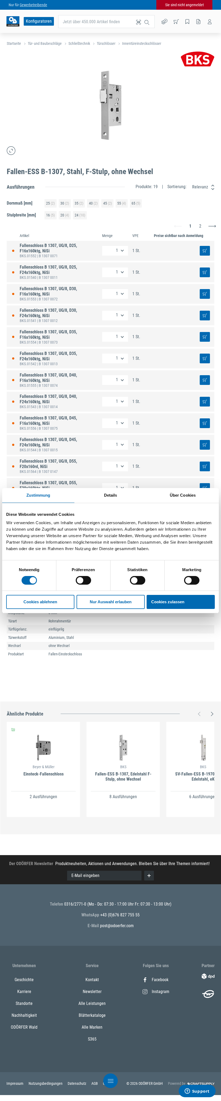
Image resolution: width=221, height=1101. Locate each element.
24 (80, 215)
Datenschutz (77, 1083)
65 (136, 203)
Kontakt (92, 979)
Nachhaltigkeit (24, 1015)
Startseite (14, 43)
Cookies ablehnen (40, 601)
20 (64, 215)
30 (64, 203)
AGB (95, 1083)
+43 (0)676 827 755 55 (120, 914)
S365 (92, 1039)
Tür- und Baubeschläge (45, 43)
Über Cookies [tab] (183, 495)
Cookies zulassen (167, 601)
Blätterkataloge (92, 1015)
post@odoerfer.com (117, 925)
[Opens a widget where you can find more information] (197, 1091)
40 (93, 203)
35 (79, 203)
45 (107, 203)
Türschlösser (106, 43)
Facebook (160, 979)
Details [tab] (110, 495)
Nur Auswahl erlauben (111, 601)
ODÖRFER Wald (24, 1027)
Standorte (24, 1003)
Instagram (160, 991)
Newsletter (92, 991)
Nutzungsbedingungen (46, 1083)
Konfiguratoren (39, 21)
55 (121, 203)
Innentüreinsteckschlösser (141, 43)
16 (50, 215)
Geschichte (24, 979)
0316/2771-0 (75, 904)
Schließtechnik (79, 43)
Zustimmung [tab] (38, 495)
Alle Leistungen (92, 1003)
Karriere (24, 991)
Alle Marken (92, 1027)
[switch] (83, 580)
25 (50, 203)
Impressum (15, 1083)
